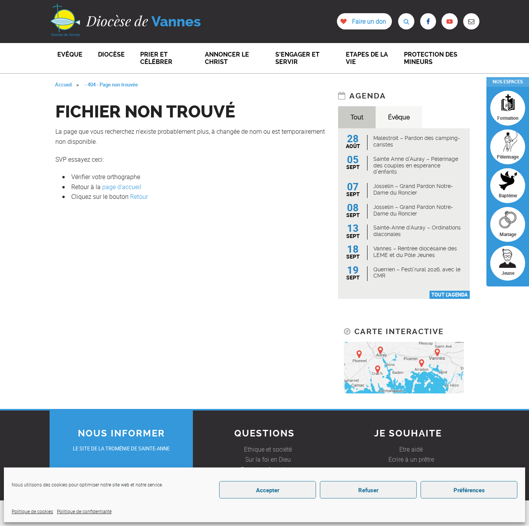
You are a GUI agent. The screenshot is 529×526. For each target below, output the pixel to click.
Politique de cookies (32, 511)
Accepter (267, 490)
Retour (139, 196)
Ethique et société (268, 449)
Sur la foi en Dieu (268, 459)
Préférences (469, 490)
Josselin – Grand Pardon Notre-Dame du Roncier (413, 189)
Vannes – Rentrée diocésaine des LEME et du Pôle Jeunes (415, 251)
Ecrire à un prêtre (411, 459)
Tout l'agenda (449, 294)
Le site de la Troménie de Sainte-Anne (121, 448)
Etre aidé (411, 449)
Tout (356, 117)
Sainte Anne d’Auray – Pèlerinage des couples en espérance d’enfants (415, 165)
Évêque (399, 117)
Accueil (63, 84)
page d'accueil (121, 187)
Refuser (368, 490)
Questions (264, 433)
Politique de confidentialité (84, 511)
